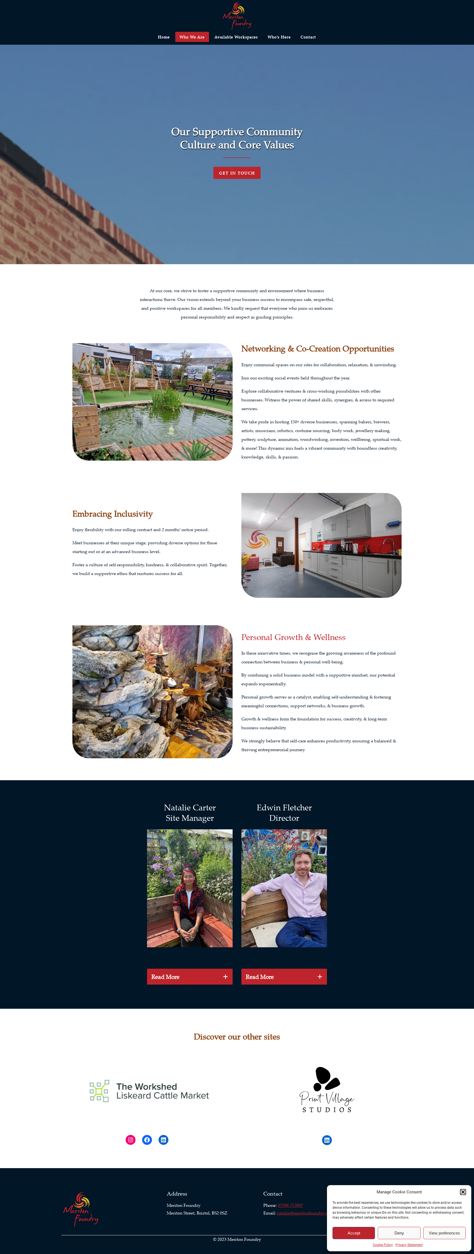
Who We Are (192, 37)
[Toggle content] (225, 976)
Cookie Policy (383, 1245)
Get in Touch (237, 173)
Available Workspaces (236, 37)
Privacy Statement (409, 1245)
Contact (308, 37)
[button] (463, 1192)
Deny (399, 1233)
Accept (354, 1233)
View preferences (444, 1233)
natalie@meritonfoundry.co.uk (306, 1213)
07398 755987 (290, 1205)
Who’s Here (279, 37)
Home (164, 37)
